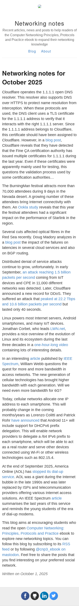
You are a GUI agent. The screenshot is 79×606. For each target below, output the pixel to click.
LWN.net (57, 329)
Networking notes (39, 23)
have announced (25, 420)
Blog (32, 51)
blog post (53, 140)
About (46, 51)
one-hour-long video (51, 345)
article (35, 358)
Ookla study (28, 207)
